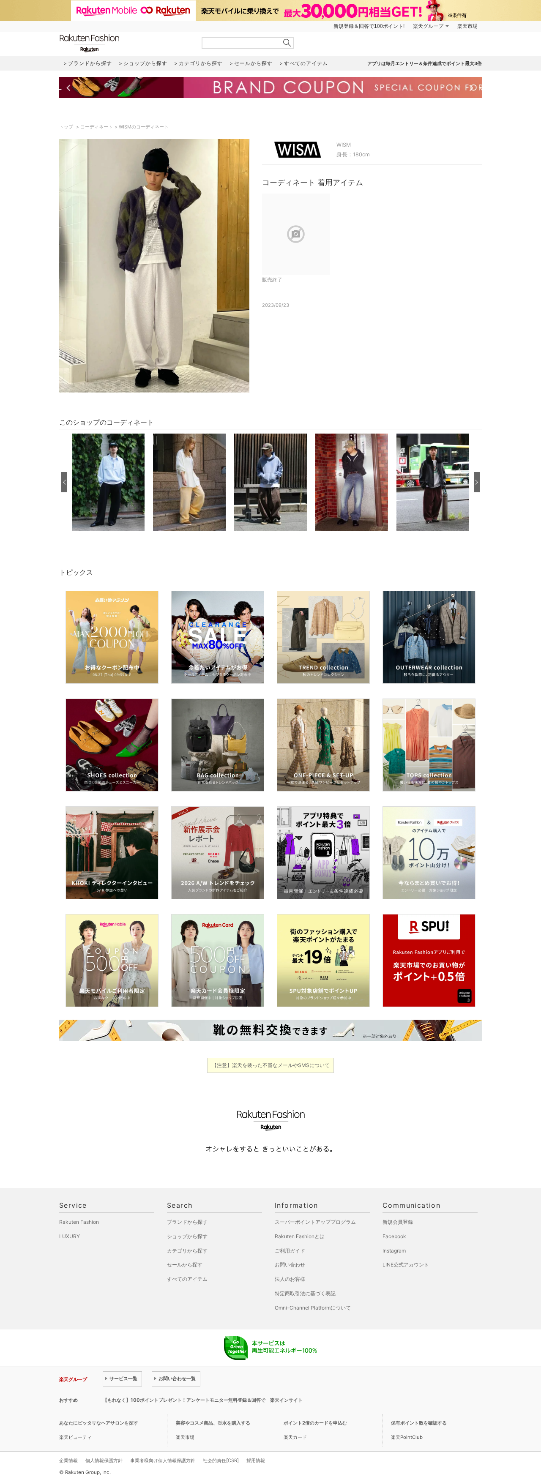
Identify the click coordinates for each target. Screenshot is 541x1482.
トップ (66, 127)
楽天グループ (428, 26)
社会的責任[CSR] (221, 1460)
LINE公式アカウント (406, 1264)
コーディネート (96, 127)
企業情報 (68, 1460)
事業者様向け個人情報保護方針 (162, 1460)
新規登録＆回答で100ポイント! (368, 26)
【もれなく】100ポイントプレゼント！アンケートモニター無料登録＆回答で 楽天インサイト (203, 1400)
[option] (108, 482)
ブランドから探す (187, 1222)
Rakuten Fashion (124, 43)
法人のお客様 (290, 1279)
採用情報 (255, 1460)
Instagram (394, 1250)
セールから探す (184, 1264)
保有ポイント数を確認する (419, 1423)
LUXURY (69, 1236)
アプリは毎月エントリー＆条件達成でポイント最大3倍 (424, 63)
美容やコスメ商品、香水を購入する (213, 1423)
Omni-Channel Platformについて (313, 1308)
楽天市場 (467, 26)
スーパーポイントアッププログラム (315, 1222)
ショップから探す (187, 1236)
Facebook (394, 1236)
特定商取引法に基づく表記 (305, 1293)
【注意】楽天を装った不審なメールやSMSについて (271, 1065)
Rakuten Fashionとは (300, 1236)
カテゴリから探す (187, 1250)
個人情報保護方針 (104, 1460)
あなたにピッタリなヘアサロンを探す (98, 1423)
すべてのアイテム (187, 1279)
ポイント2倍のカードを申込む (315, 1423)
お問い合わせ (290, 1264)
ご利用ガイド (290, 1250)
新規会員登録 (398, 1222)
